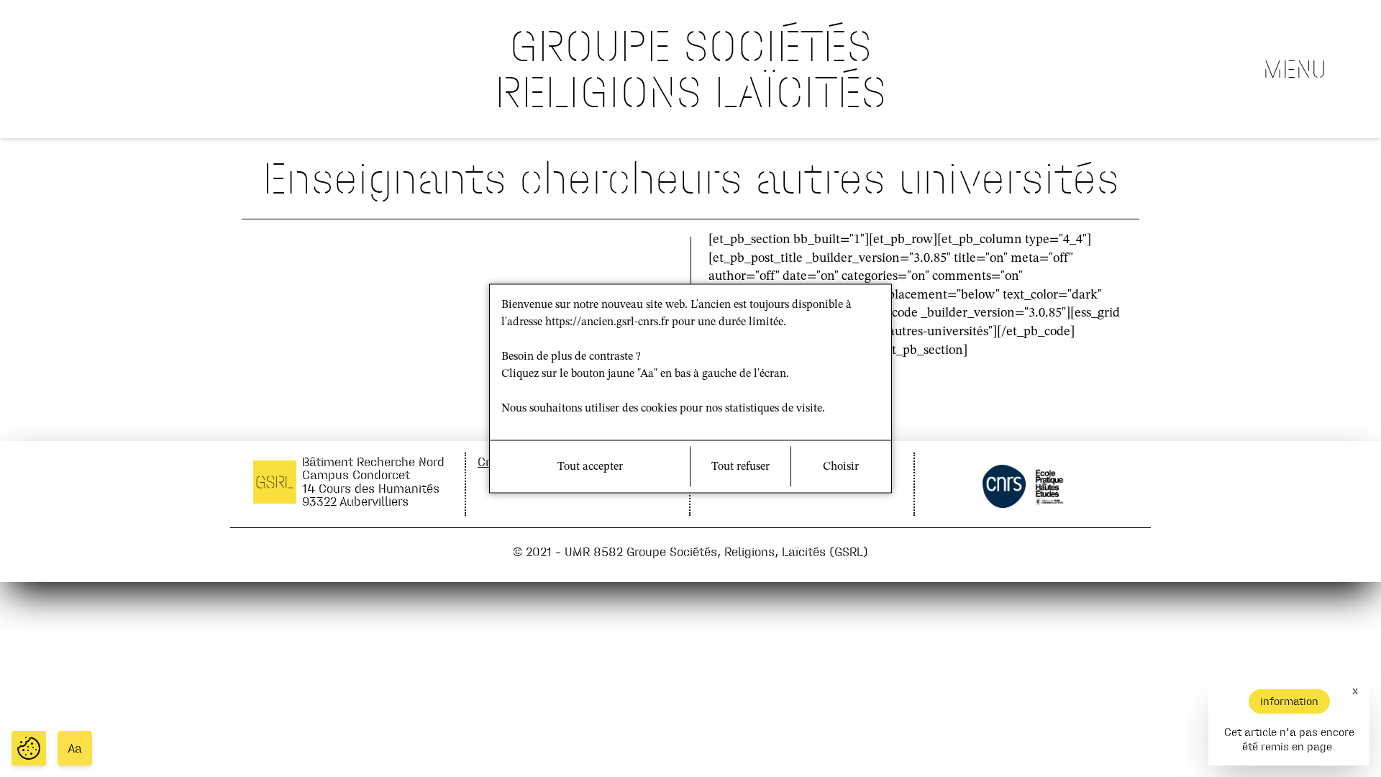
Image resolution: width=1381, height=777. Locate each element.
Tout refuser (740, 467)
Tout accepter (590, 467)
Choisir (841, 467)
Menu (1294, 69)
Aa (75, 748)
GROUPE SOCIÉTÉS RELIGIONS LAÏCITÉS (690, 68)
